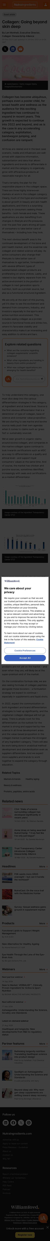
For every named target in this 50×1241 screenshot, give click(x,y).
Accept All (25, 658)
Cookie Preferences (25, 650)
